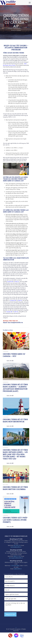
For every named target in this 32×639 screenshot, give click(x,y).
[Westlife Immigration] (8, 2)
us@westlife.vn (18, 569)
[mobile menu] (29, 2)
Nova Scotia (12, 65)
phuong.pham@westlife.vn (16, 558)
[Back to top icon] (16, 627)
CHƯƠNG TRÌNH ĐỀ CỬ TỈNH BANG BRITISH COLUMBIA (15, 488)
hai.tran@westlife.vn (15, 322)
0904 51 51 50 (16, 556)
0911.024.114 (17, 545)
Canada (9, 281)
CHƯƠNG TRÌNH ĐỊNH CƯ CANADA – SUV (14, 355)
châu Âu (17, 281)
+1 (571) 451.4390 (14, 565)
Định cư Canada (17, 30)
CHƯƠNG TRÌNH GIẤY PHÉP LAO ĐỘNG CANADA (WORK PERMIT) (15, 520)
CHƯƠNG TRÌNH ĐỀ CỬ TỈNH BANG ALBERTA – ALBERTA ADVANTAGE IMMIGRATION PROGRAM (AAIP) (15, 387)
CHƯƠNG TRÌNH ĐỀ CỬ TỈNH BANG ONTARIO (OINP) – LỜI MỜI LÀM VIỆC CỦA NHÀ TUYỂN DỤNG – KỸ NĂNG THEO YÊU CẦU (15, 454)
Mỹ (12, 281)
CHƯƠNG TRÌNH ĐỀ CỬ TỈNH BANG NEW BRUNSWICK (15, 420)
